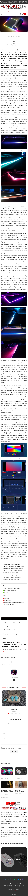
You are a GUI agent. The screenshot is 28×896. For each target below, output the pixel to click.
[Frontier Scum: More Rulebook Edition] (21, 785)
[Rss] (12, 879)
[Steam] (20, 879)
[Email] (18, 879)
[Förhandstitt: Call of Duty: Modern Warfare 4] (7, 785)
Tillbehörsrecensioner (16, 34)
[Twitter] (8, 879)
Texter (8, 34)
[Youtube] (16, 879)
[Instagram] (5, 879)
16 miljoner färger (6, 662)
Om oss (1, 1)
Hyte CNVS (19, 662)
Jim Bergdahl (6, 44)
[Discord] (10, 879)
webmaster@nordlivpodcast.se (14, 891)
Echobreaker (4, 777)
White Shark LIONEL (20, 777)
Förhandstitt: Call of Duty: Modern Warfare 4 (7, 792)
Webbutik (15, 2)
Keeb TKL (23, 51)
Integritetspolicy (22, 2)
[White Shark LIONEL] (21, 771)
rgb (9, 664)
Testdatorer (14, 1)
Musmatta (4, 664)
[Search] (20, 14)
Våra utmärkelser (23, 1)
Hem (3, 34)
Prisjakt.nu (4, 651)
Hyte (20, 642)
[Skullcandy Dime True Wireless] (14, 698)
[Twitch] (22, 879)
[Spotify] (14, 879)
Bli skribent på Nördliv (6, 2)
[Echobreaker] (7, 771)
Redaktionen (7, 1)
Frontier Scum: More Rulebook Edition (20, 791)
